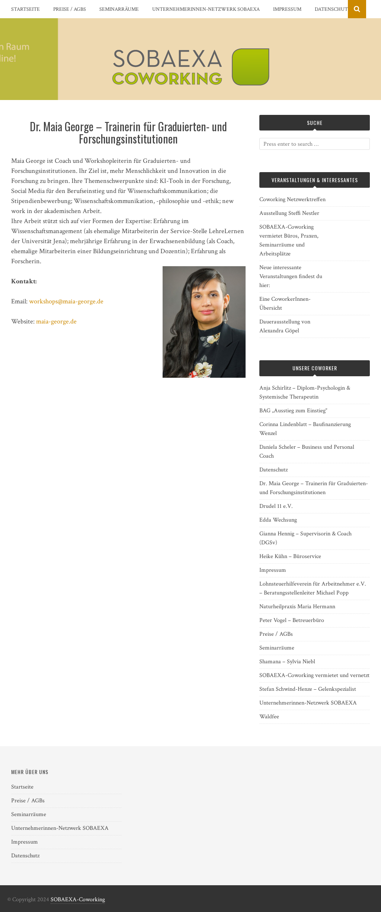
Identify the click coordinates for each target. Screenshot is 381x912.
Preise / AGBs (69, 9)
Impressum (287, 9)
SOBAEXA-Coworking (78, 899)
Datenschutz (333, 9)
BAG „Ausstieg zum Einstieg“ (293, 411)
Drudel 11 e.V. (276, 506)
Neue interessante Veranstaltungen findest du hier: (290, 276)
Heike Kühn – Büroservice (290, 556)
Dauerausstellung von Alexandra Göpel (284, 326)
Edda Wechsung (278, 520)
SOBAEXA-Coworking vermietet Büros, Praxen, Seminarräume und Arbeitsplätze (288, 240)
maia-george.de (56, 321)
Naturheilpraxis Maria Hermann (297, 606)
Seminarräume (119, 9)
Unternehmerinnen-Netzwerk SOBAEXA (206, 9)
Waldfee (269, 717)
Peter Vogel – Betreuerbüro (291, 620)
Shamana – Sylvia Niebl (287, 662)
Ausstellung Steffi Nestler (289, 213)
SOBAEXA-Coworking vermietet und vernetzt (314, 675)
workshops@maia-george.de (66, 301)
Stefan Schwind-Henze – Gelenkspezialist (307, 689)
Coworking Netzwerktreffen (292, 199)
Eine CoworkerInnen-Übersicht (285, 303)
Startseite (25, 9)
